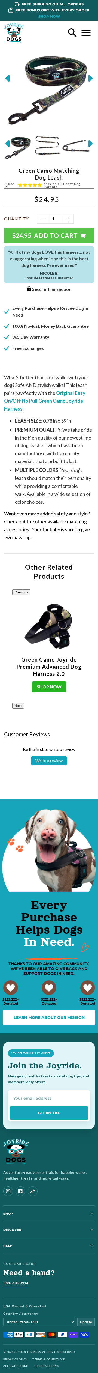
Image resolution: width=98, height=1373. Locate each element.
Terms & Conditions (49, 1359)
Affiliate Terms (16, 1366)
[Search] (72, 32)
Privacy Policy (15, 1359)
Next (18, 706)
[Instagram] (8, 1191)
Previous (21, 592)
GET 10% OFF (49, 1113)
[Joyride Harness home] (14, 33)
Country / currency (20, 1313)
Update (86, 1322)
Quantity (16, 218)
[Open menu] (86, 33)
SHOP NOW (49, 16)
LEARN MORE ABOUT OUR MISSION (49, 1017)
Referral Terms (46, 1366)
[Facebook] (20, 1191)
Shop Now (49, 686)
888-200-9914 (15, 1283)
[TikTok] (33, 1191)
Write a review (49, 760)
